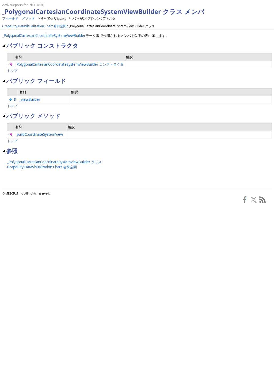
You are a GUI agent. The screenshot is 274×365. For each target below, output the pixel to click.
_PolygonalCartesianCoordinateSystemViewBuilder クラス (54, 162)
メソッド (28, 18)
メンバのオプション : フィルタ (93, 18)
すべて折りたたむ (53, 18)
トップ (12, 70)
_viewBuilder (29, 99)
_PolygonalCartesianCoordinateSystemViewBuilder (44, 35)
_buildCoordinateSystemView (39, 134)
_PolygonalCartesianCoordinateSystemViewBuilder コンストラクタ (69, 64)
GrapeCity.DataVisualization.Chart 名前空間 (34, 26)
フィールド (10, 18)
